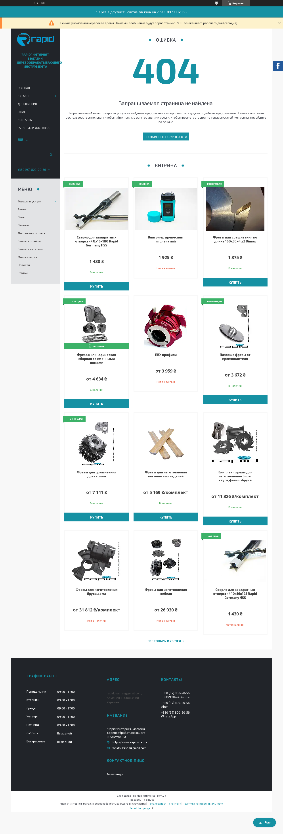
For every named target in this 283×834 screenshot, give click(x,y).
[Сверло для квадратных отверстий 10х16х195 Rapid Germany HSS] (235, 561)
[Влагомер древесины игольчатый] (165, 209)
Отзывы (23, 225)
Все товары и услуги (164, 641)
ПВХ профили (166, 355)
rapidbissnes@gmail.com (129, 747)
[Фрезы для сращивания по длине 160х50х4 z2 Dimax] (235, 209)
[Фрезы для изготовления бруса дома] (96, 561)
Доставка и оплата (31, 233)
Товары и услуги (29, 201)
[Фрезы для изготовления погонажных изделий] (165, 444)
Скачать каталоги (30, 249)
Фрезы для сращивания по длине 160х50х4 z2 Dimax (235, 239)
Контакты (25, 120)
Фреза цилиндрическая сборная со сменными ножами (96, 359)
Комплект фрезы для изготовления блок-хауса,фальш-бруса (235, 476)
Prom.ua (161, 795)
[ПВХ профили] (165, 326)
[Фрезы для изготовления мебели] (165, 561)
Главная (24, 88)
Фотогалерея (27, 257)
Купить (96, 286)
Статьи (23, 273)
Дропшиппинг (28, 104)
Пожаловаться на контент (164, 803)
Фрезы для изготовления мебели (166, 592)
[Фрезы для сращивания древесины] (96, 444)
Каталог (24, 96)
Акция (22, 209)
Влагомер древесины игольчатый (166, 239)
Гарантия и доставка (34, 128)
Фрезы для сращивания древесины (96, 474)
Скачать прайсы (29, 241)
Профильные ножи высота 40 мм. (166, 137)
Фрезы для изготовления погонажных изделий (166, 474)
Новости (24, 265)
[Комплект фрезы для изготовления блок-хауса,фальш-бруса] (235, 444)
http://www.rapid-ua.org (129, 742)
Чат (268, 822)
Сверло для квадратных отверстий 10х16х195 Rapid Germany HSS (235, 594)
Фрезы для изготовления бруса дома (97, 592)
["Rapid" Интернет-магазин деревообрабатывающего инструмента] (35, 39)
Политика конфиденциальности (203, 803)
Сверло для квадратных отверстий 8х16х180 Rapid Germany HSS (96, 241)
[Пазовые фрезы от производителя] (235, 326)
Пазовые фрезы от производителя (235, 357)
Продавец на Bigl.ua (142, 799)
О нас (22, 112)
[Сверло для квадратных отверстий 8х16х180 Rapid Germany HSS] (96, 209)
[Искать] (50, 154)
